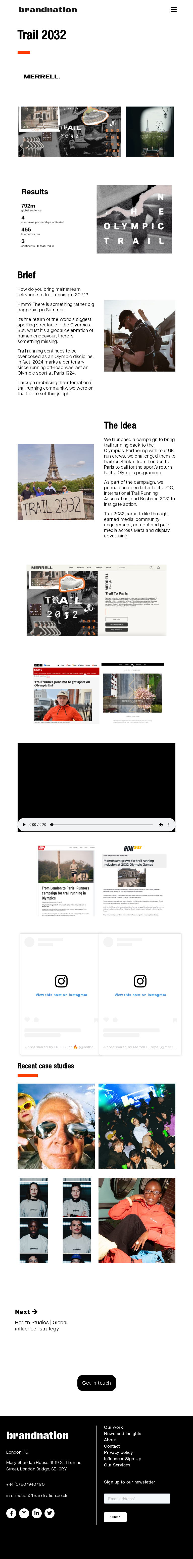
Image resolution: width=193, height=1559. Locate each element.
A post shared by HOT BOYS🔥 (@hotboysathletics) (68, 1047)
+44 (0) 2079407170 (25, 1484)
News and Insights (122, 1434)
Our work (113, 1428)
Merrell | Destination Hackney (56, 1220)
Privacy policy (118, 1453)
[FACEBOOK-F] (11, 1513)
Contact (112, 1447)
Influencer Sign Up (122, 1459)
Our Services (117, 1465)
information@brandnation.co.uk (37, 1496)
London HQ (17, 1452)
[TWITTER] (49, 1513)
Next (23, 1312)
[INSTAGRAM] (24, 1513)
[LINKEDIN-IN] (37, 1513)
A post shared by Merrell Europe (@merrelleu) (142, 1047)
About (110, 1440)
